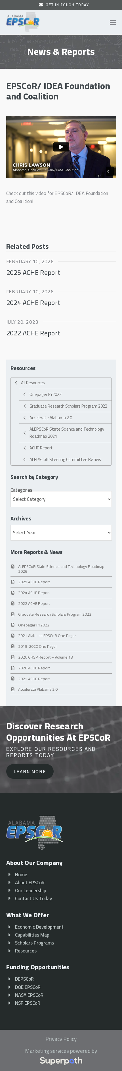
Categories (21, 490)
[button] (113, 22)
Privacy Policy (61, 1039)
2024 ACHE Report (33, 302)
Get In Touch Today (67, 4)
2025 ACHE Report (33, 272)
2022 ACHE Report (33, 333)
